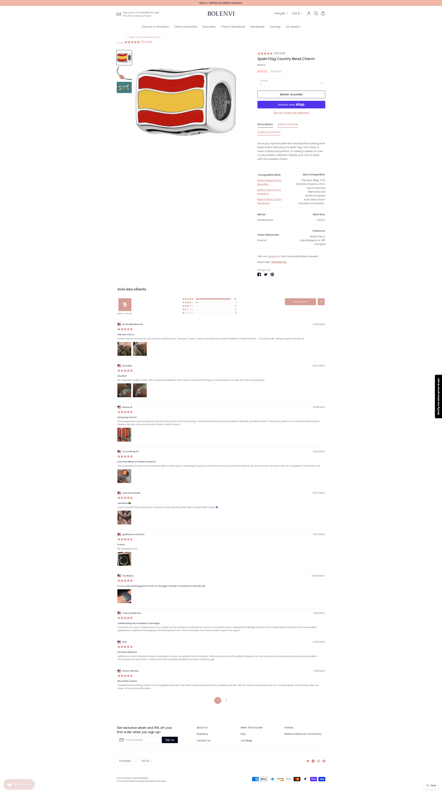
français (279, 13)
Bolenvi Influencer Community (303, 734)
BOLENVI (221, 13)
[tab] (265, 125)
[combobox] (291, 82)
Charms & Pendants (155, 27)
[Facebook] (312, 761)
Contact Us (203, 740)
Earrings (275, 27)
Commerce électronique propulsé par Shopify (141, 781)
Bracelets (209, 27)
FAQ (243, 734)
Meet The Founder (252, 727)
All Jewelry (293, 27)
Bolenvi (261, 65)
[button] (321, 301)
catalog (272, 256)
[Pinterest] (322, 761)
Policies (289, 727)
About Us (202, 727)
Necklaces (257, 27)
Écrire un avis (300, 301)
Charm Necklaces (233, 27)
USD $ (296, 13)
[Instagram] (317, 761)
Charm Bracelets (185, 27)
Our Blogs (246, 740)
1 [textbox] (260, 84)
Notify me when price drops (438, 396)
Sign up (169, 740)
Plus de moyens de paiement (291, 112)
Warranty (202, 734)
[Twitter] (306, 761)
